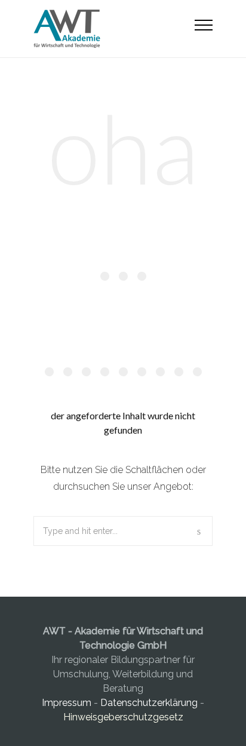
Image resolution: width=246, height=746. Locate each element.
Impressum (68, 702)
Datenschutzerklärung (149, 702)
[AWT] (114, 29)
